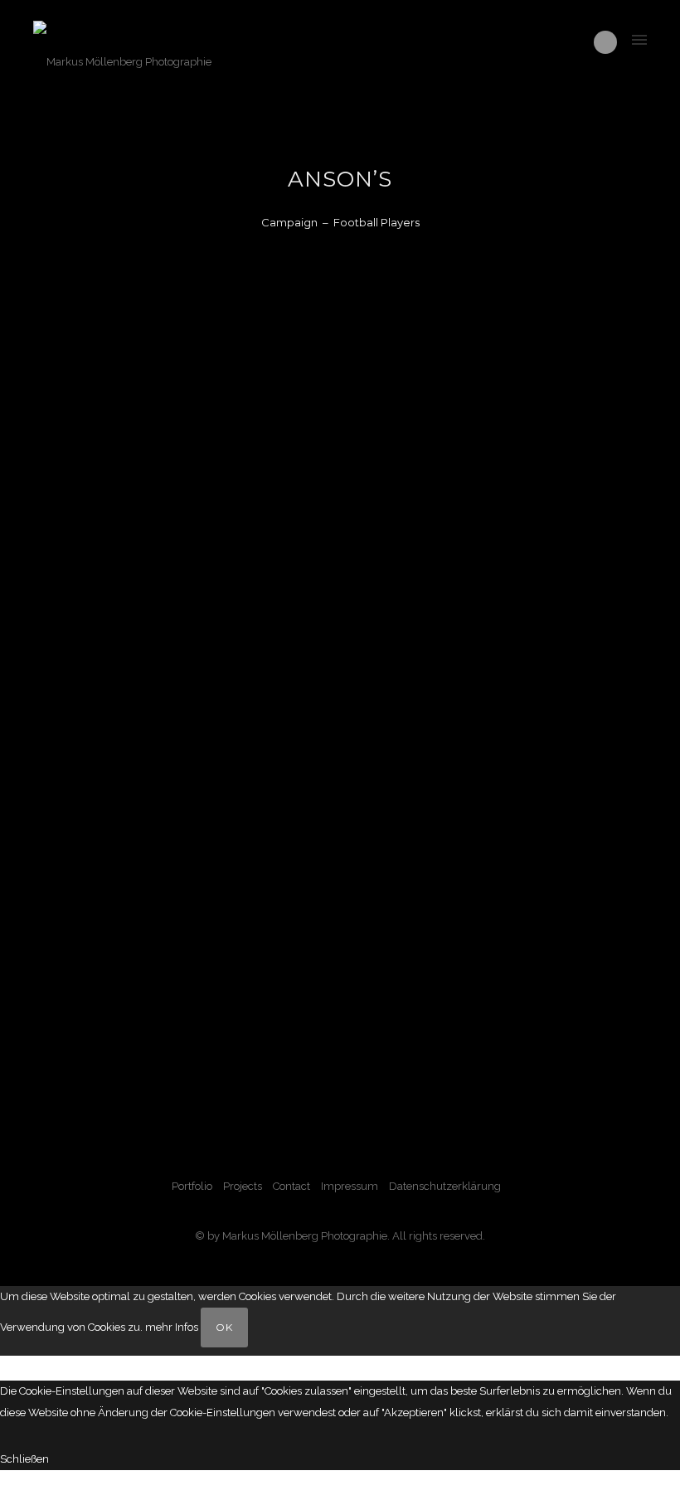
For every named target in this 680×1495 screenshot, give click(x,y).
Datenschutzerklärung (445, 1186)
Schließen (24, 1459)
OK (224, 1327)
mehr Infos (171, 1327)
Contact (291, 1186)
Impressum (349, 1186)
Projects (242, 1186)
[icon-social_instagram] (605, 42)
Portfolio (192, 1186)
